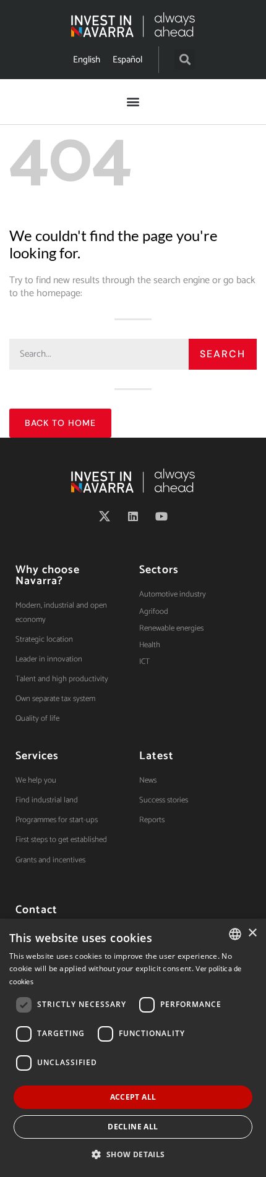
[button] (184, 59)
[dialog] (133, 1048)
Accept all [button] (133, 1097)
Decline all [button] (133, 1126)
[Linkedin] (133, 516)
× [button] (252, 933)
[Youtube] (161, 516)
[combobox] (235, 934)
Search (223, 353)
